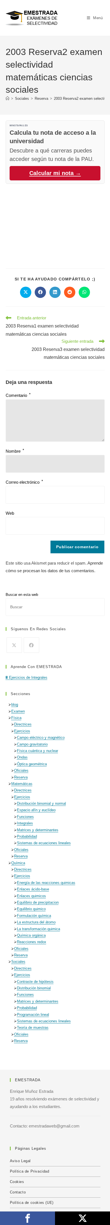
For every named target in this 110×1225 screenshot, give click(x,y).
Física (16, 718)
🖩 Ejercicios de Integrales (26, 677)
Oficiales (21, 770)
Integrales (25, 823)
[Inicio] (7, 98)
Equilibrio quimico (31, 909)
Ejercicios (22, 731)
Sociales (18, 961)
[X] (14, 645)
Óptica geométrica (32, 764)
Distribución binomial (34, 988)
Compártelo (27, 1218)
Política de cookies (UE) (32, 1202)
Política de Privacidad (29, 1171)
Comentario (18, 395)
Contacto (18, 1192)
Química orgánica (31, 935)
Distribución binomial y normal (41, 803)
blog (14, 704)
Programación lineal (33, 1014)
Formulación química (34, 916)
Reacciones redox (31, 942)
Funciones (25, 817)
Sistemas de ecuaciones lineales (44, 843)
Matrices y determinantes (37, 830)
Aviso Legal (20, 1161)
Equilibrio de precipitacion (38, 902)
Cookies (17, 1182)
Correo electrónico (24, 482)
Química (18, 863)
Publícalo (82, 1218)
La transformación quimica (38, 929)
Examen (18, 711)
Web (10, 513)
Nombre (15, 451)
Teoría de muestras (33, 1027)
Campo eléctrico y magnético (41, 737)
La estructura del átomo (36, 922)
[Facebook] (31, 645)
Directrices (23, 724)
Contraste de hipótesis (35, 981)
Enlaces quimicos (31, 896)
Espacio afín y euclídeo (36, 810)
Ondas (22, 757)
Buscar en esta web (22, 594)
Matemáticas (21, 784)
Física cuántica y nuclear (37, 751)
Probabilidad (27, 836)
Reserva (21, 777)
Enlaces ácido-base (33, 889)
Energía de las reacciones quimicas (46, 883)
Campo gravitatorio (32, 744)
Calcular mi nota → (55, 173)
